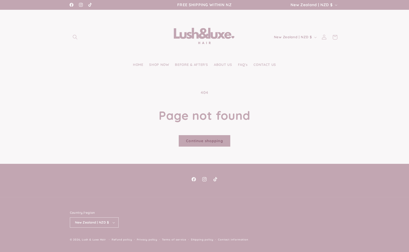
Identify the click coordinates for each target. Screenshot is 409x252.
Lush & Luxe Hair (94, 239)
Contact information (233, 239)
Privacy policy (147, 239)
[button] (75, 37)
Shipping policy (202, 239)
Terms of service (174, 239)
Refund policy (122, 239)
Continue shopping (204, 141)
